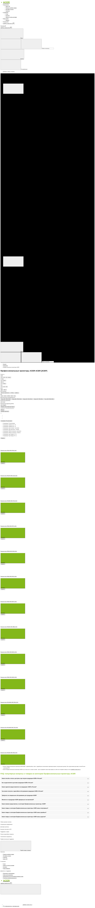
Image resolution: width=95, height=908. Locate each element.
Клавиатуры (13, 184)
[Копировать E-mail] (14, 23)
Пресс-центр (5, 18)
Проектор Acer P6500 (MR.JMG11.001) (9, 652)
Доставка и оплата (10, 9)
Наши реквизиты (6, 868)
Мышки (12, 182)
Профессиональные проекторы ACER (16, 148)
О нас (7, 14)
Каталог (24, 82)
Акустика (10, 190)
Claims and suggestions (8, 874)
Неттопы (10, 119)
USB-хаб (12, 202)
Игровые (10, 100)
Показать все (11, 110)
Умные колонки (14, 193)
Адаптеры (13, 199)
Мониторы (8, 125)
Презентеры (13, 187)
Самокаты (8, 207)
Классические (11, 102)
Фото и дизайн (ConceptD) (13, 107)
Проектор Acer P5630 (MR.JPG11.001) (9, 576)
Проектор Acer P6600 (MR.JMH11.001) (9, 677)
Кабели (12, 201)
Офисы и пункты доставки (11, 17)
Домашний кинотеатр (12, 142)
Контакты (8, 15)
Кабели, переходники (12, 196)
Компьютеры (8, 111)
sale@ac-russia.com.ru (8, 23)
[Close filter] (4, 374)
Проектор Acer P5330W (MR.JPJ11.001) (9, 500)
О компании (5, 12)
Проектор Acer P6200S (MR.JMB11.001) (9, 626)
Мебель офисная (12, 164)
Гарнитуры (13, 174)
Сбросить (3, 408)
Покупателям (6, 4)
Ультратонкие (11, 97)
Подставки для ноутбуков (16, 159)
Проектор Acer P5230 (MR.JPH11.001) (9, 450)
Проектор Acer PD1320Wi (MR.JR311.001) (9, 702)
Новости (7, 20)
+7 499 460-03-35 (9, 241)
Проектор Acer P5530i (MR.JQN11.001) (9, 551)
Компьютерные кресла (15, 167)
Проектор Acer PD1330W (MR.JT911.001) (9, 727)
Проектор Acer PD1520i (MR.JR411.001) (9, 752)
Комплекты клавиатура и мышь (17, 181)
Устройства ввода (12, 178)
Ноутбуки (8, 94)
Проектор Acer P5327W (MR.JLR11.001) (9, 475)
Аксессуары (8, 151)
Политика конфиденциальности (10, 877)
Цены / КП (8, 6)
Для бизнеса (11, 103)
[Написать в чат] (21, 889)
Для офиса (10, 131)
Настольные (10, 117)
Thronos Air (13, 173)
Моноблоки (10, 116)
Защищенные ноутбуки (13, 105)
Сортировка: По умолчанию (6, 420)
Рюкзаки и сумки (14, 161)
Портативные (11, 133)
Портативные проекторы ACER (14, 144)
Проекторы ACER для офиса (14, 147)
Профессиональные (12, 120)
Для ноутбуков (11, 154)
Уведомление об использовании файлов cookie (13, 876)
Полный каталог (26, 255)
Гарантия (8, 10)
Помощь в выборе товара (11, 7)
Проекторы (8, 139)
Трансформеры (11, 99)
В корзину (3, 461)
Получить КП (5, 21)
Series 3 (10, 212)
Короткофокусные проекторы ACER (15, 145)
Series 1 (10, 210)
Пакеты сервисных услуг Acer (14, 108)
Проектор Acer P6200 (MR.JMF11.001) (9, 601)
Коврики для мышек (15, 185)
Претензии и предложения (8, 873)
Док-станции (13, 157)
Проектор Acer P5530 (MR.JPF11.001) (9, 526)
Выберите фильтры (10, 408)
